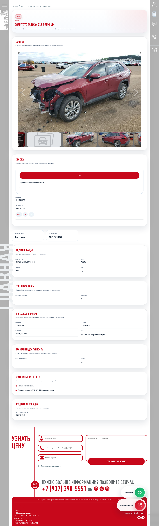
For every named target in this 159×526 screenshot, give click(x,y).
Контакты (47, 499)
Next (136, 92)
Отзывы (119, 499)
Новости (110, 499)
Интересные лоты (72, 499)
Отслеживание (58, 499)
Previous (23, 92)
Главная (15, 6)
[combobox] (50, 448)
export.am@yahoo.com (135, 513)
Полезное (102, 499)
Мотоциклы (85, 499)
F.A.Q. (39, 499)
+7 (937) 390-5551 (65, 488)
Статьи (94, 499)
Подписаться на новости (51, 466)
